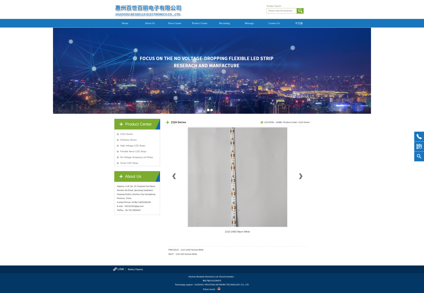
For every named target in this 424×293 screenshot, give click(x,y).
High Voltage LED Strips (132, 145)
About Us (150, 23)
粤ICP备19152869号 (212, 281)
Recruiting (224, 23)
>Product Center (289, 122)
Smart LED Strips (129, 163)
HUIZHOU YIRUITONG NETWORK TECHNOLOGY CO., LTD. (222, 285)
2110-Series (126, 134)
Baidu (131, 269)
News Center (174, 23)
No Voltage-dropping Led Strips (136, 157)
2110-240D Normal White (192, 250)
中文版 (299, 23)
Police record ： (210, 289)
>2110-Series (304, 122)
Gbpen (138, 269)
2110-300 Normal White (186, 254)
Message (249, 23)
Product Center (199, 23)
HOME (279, 122)
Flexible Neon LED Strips (133, 151)
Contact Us (274, 23)
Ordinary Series (128, 139)
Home (125, 23)
